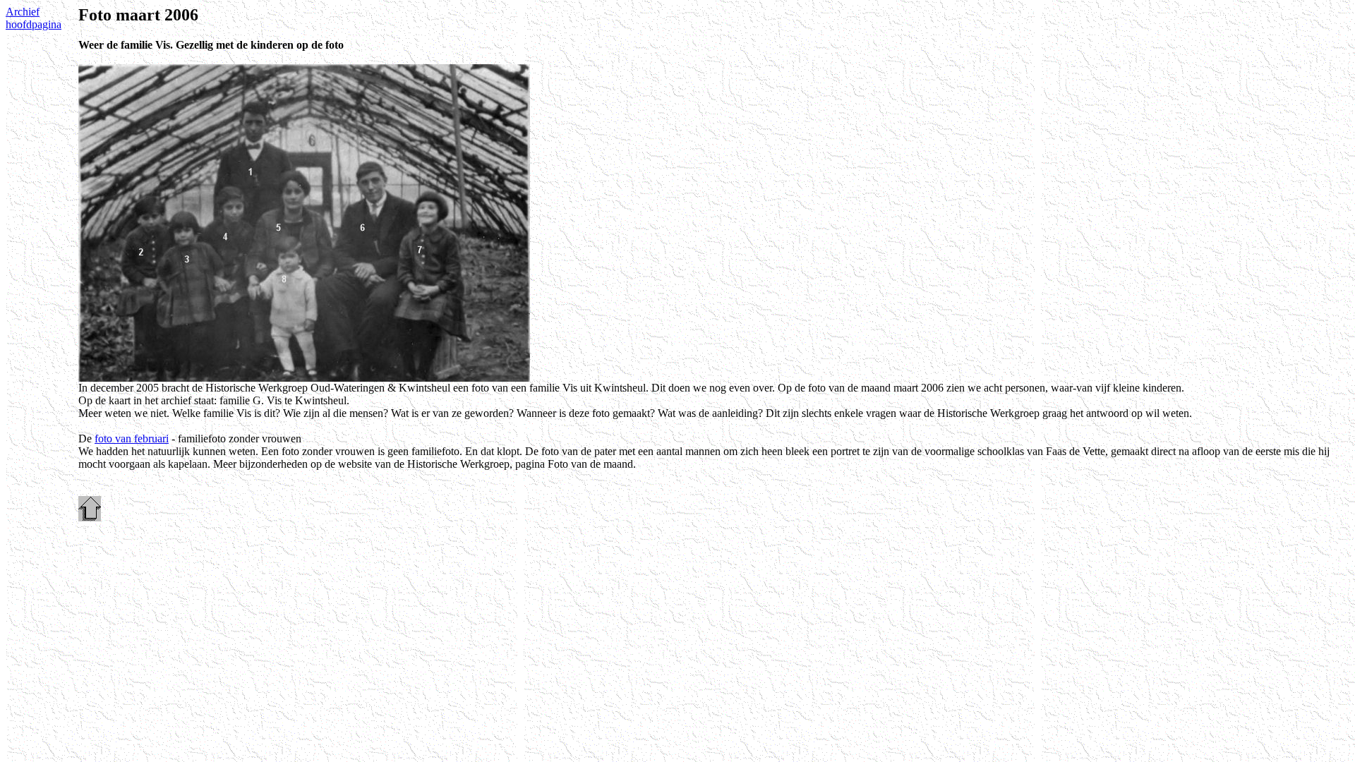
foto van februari (132, 439)
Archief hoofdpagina (33, 18)
